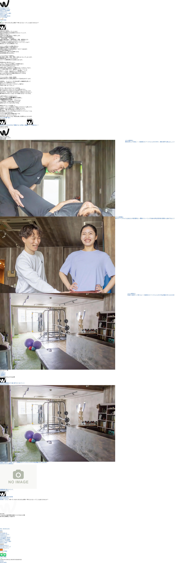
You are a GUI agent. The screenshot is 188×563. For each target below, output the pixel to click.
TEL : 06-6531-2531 (5, 528)
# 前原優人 (3, 374)
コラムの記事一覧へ (5, 117)
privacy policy (3, 562)
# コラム (2, 371)
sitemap (2, 561)
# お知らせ (3, 373)
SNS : (1, 530)
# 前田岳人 (3, 375)
